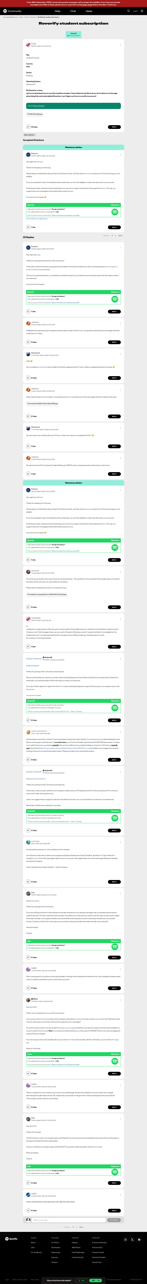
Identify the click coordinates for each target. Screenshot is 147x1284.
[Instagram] (125, 1239)
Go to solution (74, 35)
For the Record (36, 1252)
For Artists (55, 1242)
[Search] (128, 11)
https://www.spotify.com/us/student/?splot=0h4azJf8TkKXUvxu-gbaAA (67, 748)
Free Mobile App (78, 1252)
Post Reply (114, 1220)
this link (42, 367)
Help (57, 11)
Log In (135, 11)
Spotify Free (96, 1262)
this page (115, 1039)
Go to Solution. (39, 106)
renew (88, 173)
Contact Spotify (78, 1257)
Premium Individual (99, 1242)
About (33, 1242)
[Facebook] (139, 1239)
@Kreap (37, 255)
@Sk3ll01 (33, 1007)
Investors (54, 1257)
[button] (120, 44)
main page (80, 799)
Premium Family (98, 1252)
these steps (87, 4)
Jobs (33, 1247)
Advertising (55, 1252)
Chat (73, 11)
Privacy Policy (35, 1280)
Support (75, 1242)
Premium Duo (97, 1247)
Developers (55, 1247)
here (103, 188)
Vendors (54, 1262)
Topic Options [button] (29, 135)
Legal (7, 1280)
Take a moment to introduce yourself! (65, 215)
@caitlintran (38, 161)
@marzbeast (34, 901)
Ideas (89, 11)
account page (69, 1028)
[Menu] (142, 10)
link (60, 686)
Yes (93, 1280)
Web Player (76, 1247)
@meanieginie (33, 665)
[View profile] (28, 44)
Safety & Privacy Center (19, 1280)
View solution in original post (36, 218)
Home (15, 17)
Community (14, 11)
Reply (114, 127)
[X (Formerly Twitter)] (132, 1239)
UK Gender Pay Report (114, 1280)
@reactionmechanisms (36, 779)
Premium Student (30, 17)
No (83, 1280)
